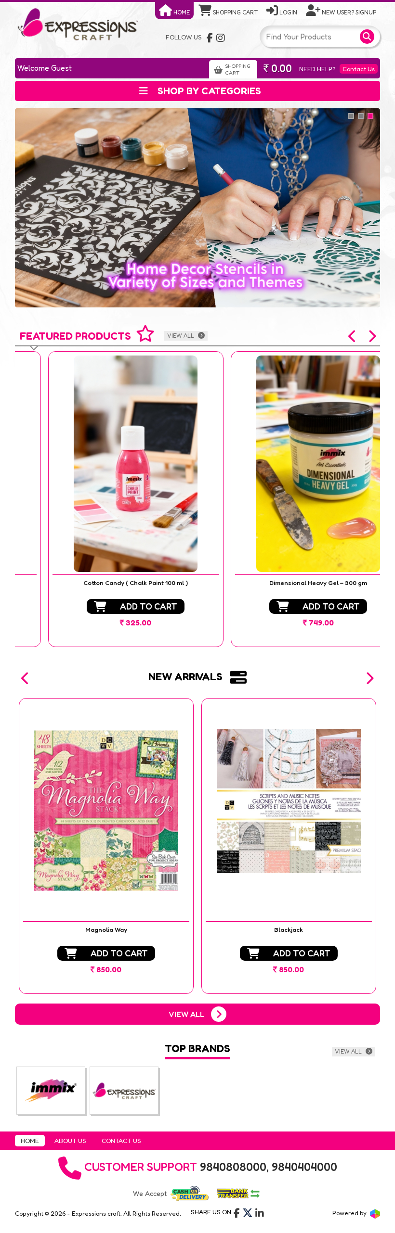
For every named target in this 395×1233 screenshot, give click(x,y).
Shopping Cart (234, 12)
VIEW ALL (181, 335)
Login (287, 12)
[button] (352, 336)
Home (181, 12)
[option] (106, 499)
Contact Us (358, 69)
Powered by (350, 1213)
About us (70, 1140)
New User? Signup (348, 12)
